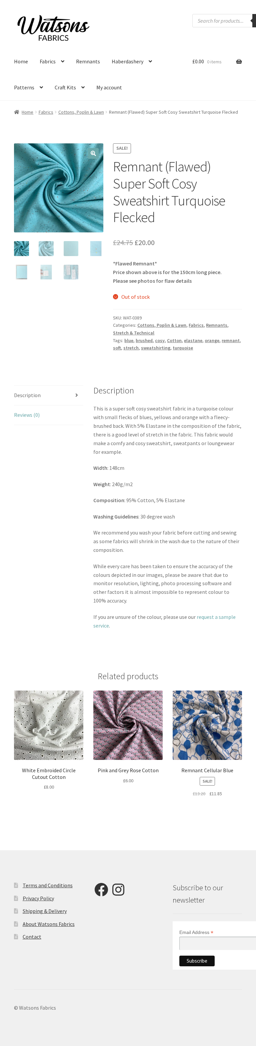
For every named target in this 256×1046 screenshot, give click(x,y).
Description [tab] (27, 395)
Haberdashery (127, 61)
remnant (231, 340)
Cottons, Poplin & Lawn (81, 112)
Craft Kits (65, 87)
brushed (144, 340)
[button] (93, 153)
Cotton (174, 340)
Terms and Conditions (48, 885)
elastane (193, 340)
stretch (131, 348)
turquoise (183, 348)
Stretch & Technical (133, 333)
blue (128, 340)
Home (21, 61)
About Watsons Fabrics (49, 924)
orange (212, 340)
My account (109, 87)
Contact (32, 936)
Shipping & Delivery (45, 911)
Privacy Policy (38, 898)
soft (117, 348)
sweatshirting (155, 348)
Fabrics (48, 61)
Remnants (88, 61)
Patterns (24, 87)
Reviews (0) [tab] (27, 414)
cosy (160, 340)
